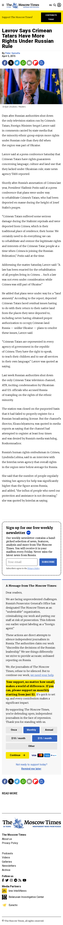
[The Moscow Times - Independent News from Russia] (22, 5)
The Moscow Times (14, 834)
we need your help (41, 675)
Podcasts (7, 853)
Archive (6, 870)
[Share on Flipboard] (35, 63)
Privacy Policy (33, 568)
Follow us (7, 876)
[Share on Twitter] (11, 63)
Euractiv (13, 905)
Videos (6, 857)
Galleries (7, 861)
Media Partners (11, 886)
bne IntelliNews (17, 890)
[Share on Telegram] (17, 63)
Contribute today (51, 17)
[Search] (54, 5)
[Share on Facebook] (5, 63)
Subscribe (48, 562)
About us (7, 838)
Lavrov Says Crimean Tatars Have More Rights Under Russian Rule (28, 38)
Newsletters (9, 865)
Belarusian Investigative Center (26, 896)
